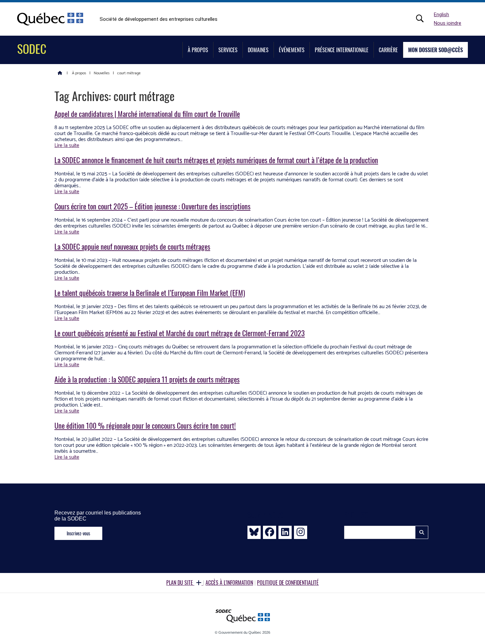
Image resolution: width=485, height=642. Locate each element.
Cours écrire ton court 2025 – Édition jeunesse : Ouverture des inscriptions (152, 206)
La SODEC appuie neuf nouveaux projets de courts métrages (132, 246)
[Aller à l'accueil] (60, 73)
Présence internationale (342, 50)
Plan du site (180, 583)
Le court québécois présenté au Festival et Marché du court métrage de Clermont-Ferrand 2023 (179, 333)
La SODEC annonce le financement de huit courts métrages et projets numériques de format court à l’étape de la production (216, 160)
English (441, 15)
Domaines (258, 50)
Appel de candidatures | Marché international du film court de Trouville (147, 113)
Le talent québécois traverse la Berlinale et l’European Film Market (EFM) (149, 292)
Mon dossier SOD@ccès (435, 50)
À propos (198, 50)
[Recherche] (423, 18)
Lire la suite (66, 145)
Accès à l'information (229, 583)
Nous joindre (447, 23)
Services (228, 50)
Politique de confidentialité (288, 583)
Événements (292, 50)
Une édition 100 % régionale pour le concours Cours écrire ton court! (145, 425)
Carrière (388, 50)
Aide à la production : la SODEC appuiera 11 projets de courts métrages (147, 379)
